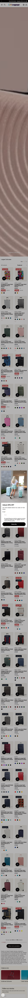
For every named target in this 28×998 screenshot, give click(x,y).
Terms (5, 520)
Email (4, 511)
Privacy (10, 520)
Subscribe (14, 524)
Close (25, 473)
